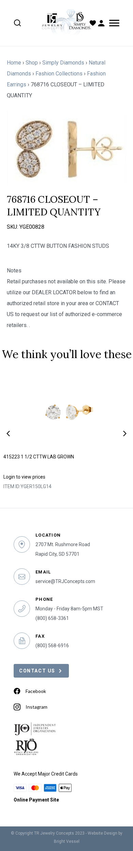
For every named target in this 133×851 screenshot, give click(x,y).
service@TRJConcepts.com (65, 581)
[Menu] (112, 23)
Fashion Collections (59, 73)
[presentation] (8, 433)
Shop (32, 62)
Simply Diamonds (63, 62)
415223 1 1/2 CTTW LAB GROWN (38, 456)
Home (14, 62)
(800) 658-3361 (52, 618)
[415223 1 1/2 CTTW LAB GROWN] (66, 410)
